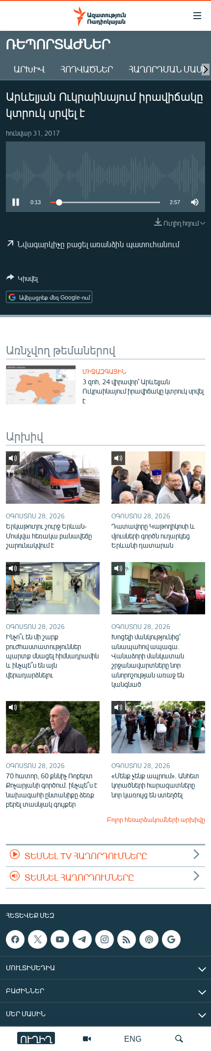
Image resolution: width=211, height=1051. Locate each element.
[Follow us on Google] (171, 939)
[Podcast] (148, 939)
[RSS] (126, 939)
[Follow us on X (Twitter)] (37, 939)
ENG (132, 1038)
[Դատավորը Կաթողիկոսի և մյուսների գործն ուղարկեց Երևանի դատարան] (158, 477)
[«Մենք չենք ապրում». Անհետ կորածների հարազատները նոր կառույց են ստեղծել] (158, 727)
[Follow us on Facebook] (15, 939)
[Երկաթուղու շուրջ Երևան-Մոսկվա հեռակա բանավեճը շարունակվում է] (53, 477)
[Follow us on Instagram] (104, 939)
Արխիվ (29, 69)
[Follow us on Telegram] (82, 939)
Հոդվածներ (86, 69)
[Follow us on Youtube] (60, 939)
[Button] (22, 280)
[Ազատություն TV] (87, 1039)
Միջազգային (104, 371)
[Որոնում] (179, 1039)
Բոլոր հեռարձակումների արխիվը (156, 819)
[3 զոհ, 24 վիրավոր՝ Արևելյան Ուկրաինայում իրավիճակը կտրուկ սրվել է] (41, 384)
